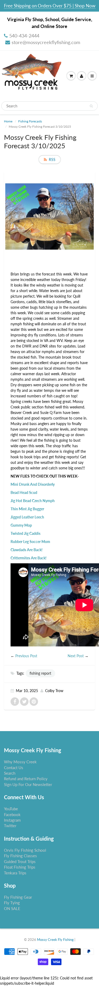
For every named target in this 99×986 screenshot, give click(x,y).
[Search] (91, 106)
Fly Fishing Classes (20, 855)
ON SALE (12, 908)
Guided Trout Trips (20, 861)
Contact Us (13, 767)
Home (8, 121)
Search (9, 773)
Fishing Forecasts (30, 121)
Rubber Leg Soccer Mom (30, 541)
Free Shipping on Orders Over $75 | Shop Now (49, 5)
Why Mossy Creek (20, 761)
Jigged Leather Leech (27, 517)
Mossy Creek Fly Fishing (55, 939)
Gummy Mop (21, 525)
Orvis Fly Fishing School (25, 850)
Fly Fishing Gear (18, 897)
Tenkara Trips (15, 872)
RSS (52, 159)
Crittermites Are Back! (28, 558)
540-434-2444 (24, 36)
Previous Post (26, 656)
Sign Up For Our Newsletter (28, 784)
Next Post (76, 656)
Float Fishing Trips (19, 867)
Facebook (12, 814)
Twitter (10, 825)
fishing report (40, 673)
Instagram (12, 820)
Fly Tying (12, 902)
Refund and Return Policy (26, 778)
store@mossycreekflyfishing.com (46, 42)
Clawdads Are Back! (27, 549)
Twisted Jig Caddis (25, 533)
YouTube (11, 808)
